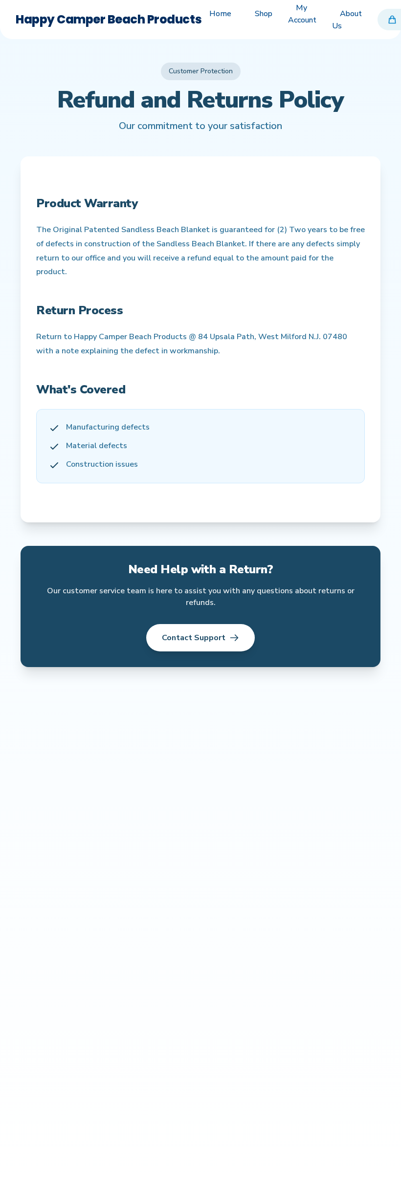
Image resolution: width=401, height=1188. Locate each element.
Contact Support (193, 637)
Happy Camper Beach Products (108, 19)
